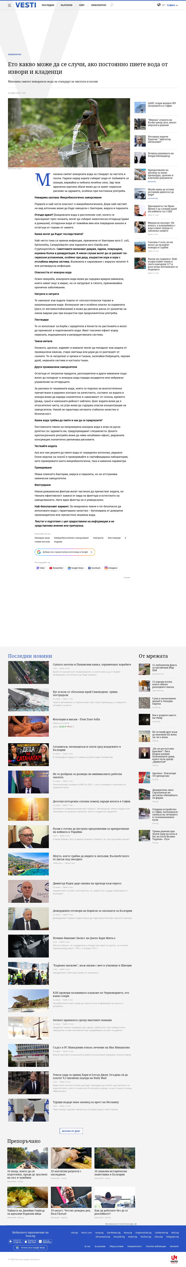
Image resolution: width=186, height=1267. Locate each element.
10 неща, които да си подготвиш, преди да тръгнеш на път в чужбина (27, 1174)
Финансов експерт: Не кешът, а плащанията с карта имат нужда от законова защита (161, 226)
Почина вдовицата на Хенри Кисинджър (161, 155)
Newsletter (58, 568)
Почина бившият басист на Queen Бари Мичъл (84, 938)
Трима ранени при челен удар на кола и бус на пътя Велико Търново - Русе (164, 835)
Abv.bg (74, 1232)
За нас (87, 1246)
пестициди (115, 537)
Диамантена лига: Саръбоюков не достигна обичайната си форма (165, 793)
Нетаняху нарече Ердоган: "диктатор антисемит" (159, 139)
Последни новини (30, 656)
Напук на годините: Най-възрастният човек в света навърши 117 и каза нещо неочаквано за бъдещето (163, 264)
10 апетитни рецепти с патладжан (66, 1173)
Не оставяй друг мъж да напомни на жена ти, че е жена (164, 734)
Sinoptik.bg (119, 1236)
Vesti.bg (25, 5)
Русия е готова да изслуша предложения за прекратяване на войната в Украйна (91, 830)
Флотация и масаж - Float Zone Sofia (76, 719)
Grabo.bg (132, 1236)
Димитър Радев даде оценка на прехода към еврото (87, 883)
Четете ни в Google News (33, 1247)
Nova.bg (128, 1232)
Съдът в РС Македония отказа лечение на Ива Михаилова (91, 1047)
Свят (82, 5)
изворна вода (43, 537)
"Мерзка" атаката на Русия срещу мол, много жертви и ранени (162, 122)
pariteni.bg (152, 181)
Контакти (174, 1246)
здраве (58, 541)
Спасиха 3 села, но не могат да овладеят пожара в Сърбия (160, 245)
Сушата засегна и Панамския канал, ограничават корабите (92, 664)
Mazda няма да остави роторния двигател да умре (161, 192)
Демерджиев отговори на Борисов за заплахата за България (92, 910)
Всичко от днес (71, 1131)
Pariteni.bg (146, 1236)
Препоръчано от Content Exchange (119, 1224)
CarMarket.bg (161, 1232)
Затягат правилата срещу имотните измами (82, 1020)
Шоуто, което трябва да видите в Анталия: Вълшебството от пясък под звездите (91, 857)
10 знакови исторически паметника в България (110, 1173)
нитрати (98, 537)
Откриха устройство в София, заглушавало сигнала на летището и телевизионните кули (165, 814)
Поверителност (134, 1246)
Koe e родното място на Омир (164, 716)
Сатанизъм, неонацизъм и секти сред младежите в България (87, 748)
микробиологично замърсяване (72, 537)
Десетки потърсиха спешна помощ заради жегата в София (91, 801)
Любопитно (98, 5)
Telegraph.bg (172, 1236)
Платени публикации (156, 1246)
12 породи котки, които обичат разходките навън (163, 684)
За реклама (100, 1246)
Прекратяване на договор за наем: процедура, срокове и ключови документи (160, 173)
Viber (42, 568)
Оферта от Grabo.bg (61, 723)
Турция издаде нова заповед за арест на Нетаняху (86, 1102)
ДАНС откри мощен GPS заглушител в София (162, 104)
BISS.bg (175, 1232)
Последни (48, 5)
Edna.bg (159, 1236)
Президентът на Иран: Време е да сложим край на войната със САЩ (162, 209)
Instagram (112, 568)
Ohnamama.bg (103, 1236)
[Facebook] (178, 1250)
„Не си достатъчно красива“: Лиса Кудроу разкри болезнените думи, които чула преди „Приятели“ (163, 755)
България (66, 5)
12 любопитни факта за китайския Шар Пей (164, 667)
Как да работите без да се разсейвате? (111, 1212)
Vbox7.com (86, 1232)
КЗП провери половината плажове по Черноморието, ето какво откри (91, 994)
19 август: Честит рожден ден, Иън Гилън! (71, 1212)
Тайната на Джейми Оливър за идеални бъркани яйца (26, 1212)
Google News (77, 568)
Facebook (96, 568)
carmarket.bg (153, 198)
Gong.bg (99, 1232)
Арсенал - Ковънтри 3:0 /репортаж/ (164, 774)
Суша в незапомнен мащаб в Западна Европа (164, 701)
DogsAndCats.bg (143, 1232)
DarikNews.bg (113, 1232)
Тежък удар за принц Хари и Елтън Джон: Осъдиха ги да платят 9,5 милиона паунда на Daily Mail (90, 1076)
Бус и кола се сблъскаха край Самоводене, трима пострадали (85, 693)
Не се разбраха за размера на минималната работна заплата (87, 775)
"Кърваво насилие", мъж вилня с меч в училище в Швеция (92, 965)
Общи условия (116, 1246)
